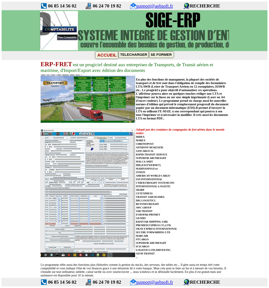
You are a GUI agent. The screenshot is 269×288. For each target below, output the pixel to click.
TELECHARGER (133, 55)
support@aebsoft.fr (154, 5)
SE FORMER (161, 55)
